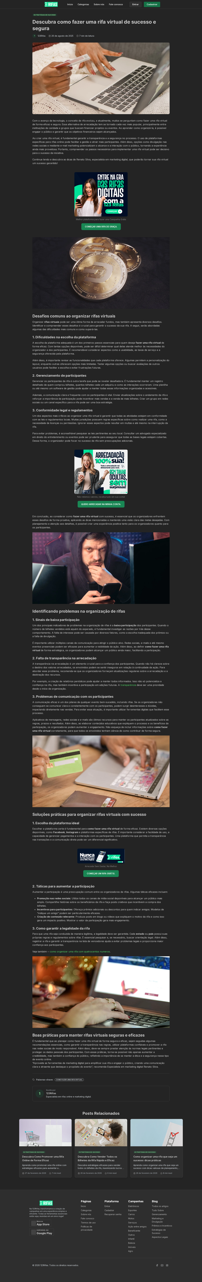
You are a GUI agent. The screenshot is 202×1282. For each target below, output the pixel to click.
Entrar (107, 1206)
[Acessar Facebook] (157, 1265)
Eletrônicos (133, 1206)
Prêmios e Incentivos (162, 1225)
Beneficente (134, 1230)
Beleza (131, 1243)
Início (70, 4)
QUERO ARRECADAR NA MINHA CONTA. (101, 504)
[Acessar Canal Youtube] (162, 1265)
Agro (130, 1251)
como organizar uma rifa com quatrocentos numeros (80, 951)
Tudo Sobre (158, 1210)
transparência (128, 685)
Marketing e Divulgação (158, 1220)
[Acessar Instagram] (167, 1265)
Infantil (131, 1239)
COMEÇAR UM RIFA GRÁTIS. (101, 873)
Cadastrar (109, 1210)
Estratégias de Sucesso (159, 1231)
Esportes (132, 1210)
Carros (131, 1214)
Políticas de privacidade (87, 1228)
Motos (131, 1218)
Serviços (132, 1222)
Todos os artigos (160, 1206)
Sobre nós (99, 4)
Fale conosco (116, 4)
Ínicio (83, 1206)
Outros (131, 1235)
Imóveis (132, 1247)
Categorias (83, 4)
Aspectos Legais (160, 1237)
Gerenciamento (159, 1214)
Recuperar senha (113, 1214)
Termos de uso (88, 1222)
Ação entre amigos (137, 1226)
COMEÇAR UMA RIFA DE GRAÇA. (101, 226)
